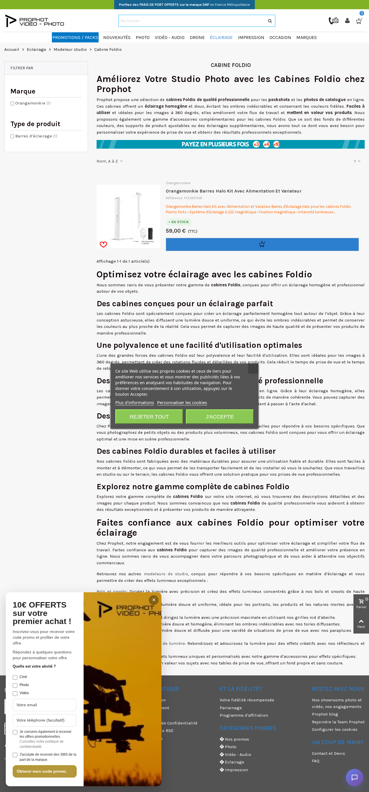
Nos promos (237, 739)
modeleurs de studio (166, 573)
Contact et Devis (328, 753)
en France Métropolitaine (184, 5)
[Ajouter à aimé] (103, 245)
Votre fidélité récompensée (247, 700)
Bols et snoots (112, 591)
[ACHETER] (262, 244)
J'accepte (220, 417)
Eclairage (234, 762)
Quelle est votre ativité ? (34, 666)
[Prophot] (36, 20)
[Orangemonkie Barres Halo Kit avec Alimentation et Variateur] (128, 216)
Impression (236, 769)
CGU (131, 715)
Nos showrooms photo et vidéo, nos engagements (337, 703)
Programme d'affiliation (244, 715)
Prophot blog (325, 714)
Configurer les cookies (334, 729)
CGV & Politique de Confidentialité (162, 723)
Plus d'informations (134, 402)
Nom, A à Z (108, 161)
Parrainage (231, 707)
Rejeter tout (149, 417)
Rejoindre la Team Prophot (338, 721)
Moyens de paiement (148, 707)
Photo (230, 746)
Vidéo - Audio (238, 754)
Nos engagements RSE (150, 730)
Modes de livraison (146, 700)
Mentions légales (145, 738)
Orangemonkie (33, 103)
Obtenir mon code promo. (42, 771)
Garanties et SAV (144, 745)
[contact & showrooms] (334, 20)
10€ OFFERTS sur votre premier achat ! (42, 613)
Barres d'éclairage (36, 136)
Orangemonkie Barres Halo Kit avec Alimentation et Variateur (234, 191)
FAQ (315, 760)
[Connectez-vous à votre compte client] (347, 20)
